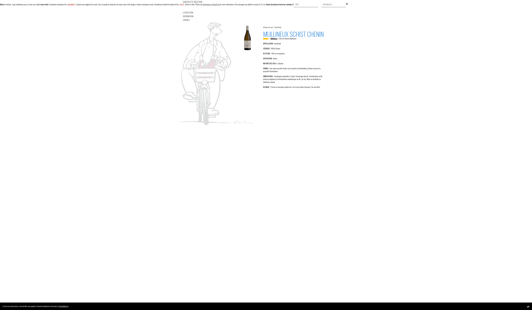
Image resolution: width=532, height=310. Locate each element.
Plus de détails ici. (63, 306)
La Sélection (188, 12)
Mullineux (274, 38)
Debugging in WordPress (211, 4)
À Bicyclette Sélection (192, 2)
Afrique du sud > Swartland (272, 27)
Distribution (188, 16)
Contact (186, 20)
